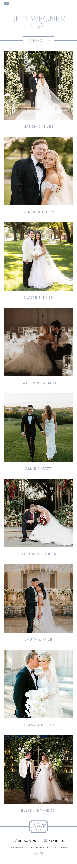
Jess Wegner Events (38, 22)
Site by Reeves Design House (38, 853)
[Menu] (6, 3)
